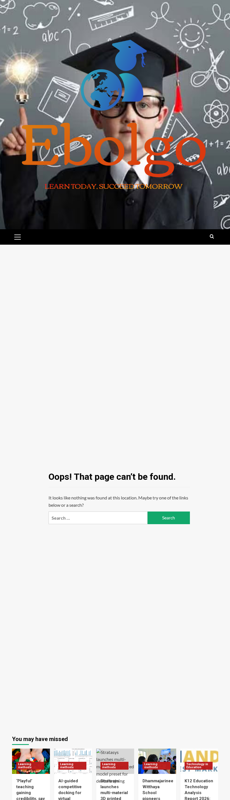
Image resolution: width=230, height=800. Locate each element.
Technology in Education (197, 765)
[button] (17, 236)
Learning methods (25, 765)
